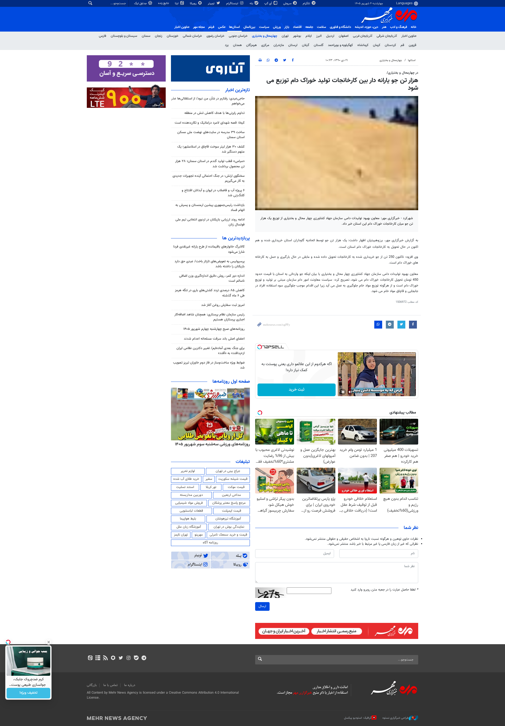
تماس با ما (110, 685)
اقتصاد (297, 27)
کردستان (390, 45)
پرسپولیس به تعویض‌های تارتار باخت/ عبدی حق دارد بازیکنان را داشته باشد (210, 264)
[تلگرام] (143, 658)
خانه (413, 27)
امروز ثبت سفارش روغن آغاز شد (223, 305)
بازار (286, 27)
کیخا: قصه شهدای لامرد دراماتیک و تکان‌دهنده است (210, 122)
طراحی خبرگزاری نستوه (395, 717)
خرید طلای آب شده (186, 479)
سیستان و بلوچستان (124, 36)
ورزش (277, 27)
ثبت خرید (296, 389)
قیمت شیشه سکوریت (233, 479)
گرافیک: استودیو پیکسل (358, 717)
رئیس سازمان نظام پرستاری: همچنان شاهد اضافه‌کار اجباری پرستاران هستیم (209, 317)
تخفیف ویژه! (28, 693)
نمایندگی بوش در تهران (229, 527)
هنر (384, 27)
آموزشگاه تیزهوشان (228, 518)
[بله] (136, 658)
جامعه (309, 27)
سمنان (146, 36)
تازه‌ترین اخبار (237, 90)
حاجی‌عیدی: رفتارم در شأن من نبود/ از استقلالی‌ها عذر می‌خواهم (208, 101)
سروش (287, 3)
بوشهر (297, 36)
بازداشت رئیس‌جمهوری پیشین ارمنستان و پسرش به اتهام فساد (210, 208)
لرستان (292, 45)
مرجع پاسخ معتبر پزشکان (229, 503)
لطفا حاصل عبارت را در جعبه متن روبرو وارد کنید (384, 589)
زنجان (158, 36)
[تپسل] (259, 347)
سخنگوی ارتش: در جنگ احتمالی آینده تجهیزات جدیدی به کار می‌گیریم (209, 178)
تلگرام (307, 3)
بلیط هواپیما (188, 518)
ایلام (309, 36)
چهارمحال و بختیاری (264, 36)
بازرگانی (92, 685)
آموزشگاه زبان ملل (188, 527)
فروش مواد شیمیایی (189, 503)
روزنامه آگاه (210, 542)
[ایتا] (90, 658)
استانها (412, 60)
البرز (319, 36)
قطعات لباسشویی (191, 510)
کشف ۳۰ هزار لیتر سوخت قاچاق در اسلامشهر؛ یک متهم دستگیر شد (211, 149)
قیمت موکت (236, 487)
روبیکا (193, 3)
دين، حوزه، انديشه (366, 27)
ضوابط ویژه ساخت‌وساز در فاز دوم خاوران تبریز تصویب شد (209, 365)
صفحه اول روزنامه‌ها (231, 381)
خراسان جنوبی (238, 36)
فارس (102, 36)
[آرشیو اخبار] (97, 658)
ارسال (262, 606)
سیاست (264, 27)
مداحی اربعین (231, 495)
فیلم (211, 27)
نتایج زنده (164, 3)
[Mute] (350, 392)
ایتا (177, 3)
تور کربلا (211, 487)
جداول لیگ (141, 3)
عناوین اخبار (408, 36)
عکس (221, 27)
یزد (227, 45)
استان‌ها (234, 27)
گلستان (319, 45)
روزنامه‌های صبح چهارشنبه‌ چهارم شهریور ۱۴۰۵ (214, 329)
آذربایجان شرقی (387, 36)
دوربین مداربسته (191, 495)
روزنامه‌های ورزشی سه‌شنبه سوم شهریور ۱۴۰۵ (235, 444)
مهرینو (199, 534)
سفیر (208, 479)
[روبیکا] (113, 658)
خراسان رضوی (215, 36)
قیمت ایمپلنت (231, 510)
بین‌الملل (249, 27)
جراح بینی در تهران (228, 471)
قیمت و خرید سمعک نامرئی (228, 534)
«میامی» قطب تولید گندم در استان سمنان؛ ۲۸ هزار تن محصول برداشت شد (210, 164)
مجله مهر (199, 27)
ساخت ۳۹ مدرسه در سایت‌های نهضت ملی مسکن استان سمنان (211, 135)
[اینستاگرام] (128, 658)
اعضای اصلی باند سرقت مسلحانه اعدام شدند (214, 338)
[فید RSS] (105, 658)
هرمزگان (251, 45)
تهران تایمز (181, 534)
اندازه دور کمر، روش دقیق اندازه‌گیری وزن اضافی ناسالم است (212, 278)
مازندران (279, 45)
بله (252, 3)
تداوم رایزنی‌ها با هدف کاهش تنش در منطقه (214, 113)
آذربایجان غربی (362, 36)
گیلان (305, 45)
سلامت (321, 27)
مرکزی (265, 45)
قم (402, 45)
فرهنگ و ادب (398, 27)
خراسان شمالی (192, 36)
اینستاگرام (232, 3)
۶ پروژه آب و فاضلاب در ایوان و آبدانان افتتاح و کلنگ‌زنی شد (213, 193)
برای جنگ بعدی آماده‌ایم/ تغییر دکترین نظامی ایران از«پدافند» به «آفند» (210, 351)
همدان (237, 45)
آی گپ (268, 3)
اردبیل (330, 36)
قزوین (412, 45)
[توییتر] (121, 658)
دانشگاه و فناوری (340, 27)
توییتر (211, 3)
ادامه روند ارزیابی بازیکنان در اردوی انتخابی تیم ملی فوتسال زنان (210, 222)
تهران (285, 36)
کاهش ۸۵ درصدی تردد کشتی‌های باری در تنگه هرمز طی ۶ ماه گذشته (210, 293)
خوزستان (172, 36)
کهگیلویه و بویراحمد (340, 45)
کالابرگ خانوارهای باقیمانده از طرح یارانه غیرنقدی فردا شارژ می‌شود (209, 249)
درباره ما (129, 685)
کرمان (376, 45)
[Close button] (48, 642)
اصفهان (344, 36)
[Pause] (343, 392)
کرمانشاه (362, 45)
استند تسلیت (185, 487)
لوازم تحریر (188, 471)
